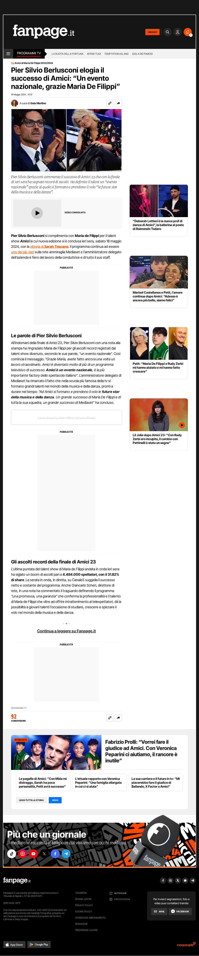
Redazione (81, 923)
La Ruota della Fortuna (67, 53)
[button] (118, 103)
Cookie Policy (83, 911)
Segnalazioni (83, 899)
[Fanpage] (17, 880)
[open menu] (8, 54)
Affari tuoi (94, 53)
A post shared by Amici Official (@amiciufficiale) (67, 417)
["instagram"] (22, 853)
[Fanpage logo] (38, 32)
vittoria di (49, 246)
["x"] (44, 853)
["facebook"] (55, 853)
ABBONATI (152, 32)
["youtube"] (33, 853)
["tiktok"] (11, 853)
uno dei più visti (22, 252)
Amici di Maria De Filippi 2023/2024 (34, 63)
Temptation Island (116, 53)
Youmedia (81, 892)
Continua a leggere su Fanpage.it (66, 631)
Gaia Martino (38, 103)
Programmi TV (19, 708)
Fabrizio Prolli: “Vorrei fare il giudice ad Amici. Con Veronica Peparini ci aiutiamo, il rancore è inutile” (141, 751)
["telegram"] (66, 853)
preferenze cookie (86, 930)
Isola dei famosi (142, 53)
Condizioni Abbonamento (90, 917)
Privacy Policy (84, 905)
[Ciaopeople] (186, 945)
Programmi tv (29, 53)
